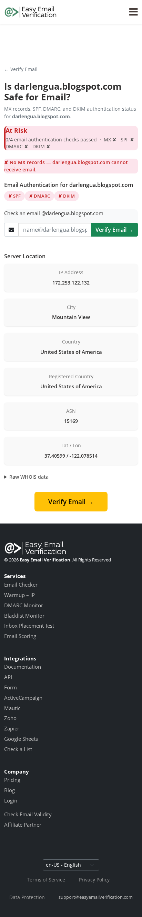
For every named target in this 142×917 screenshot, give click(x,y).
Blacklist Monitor (24, 615)
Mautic (12, 708)
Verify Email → (114, 229)
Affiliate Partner (22, 824)
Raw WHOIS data (29, 477)
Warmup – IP (19, 594)
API (8, 677)
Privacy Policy (94, 879)
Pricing (12, 779)
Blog (9, 790)
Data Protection (27, 897)
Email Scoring (20, 635)
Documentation (22, 666)
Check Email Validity (28, 814)
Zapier (11, 728)
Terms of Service (46, 879)
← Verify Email (21, 69)
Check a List (18, 749)
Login (10, 800)
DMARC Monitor (23, 605)
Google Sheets (21, 738)
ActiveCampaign (23, 697)
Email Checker (21, 584)
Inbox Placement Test (29, 625)
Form (10, 687)
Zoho (10, 718)
